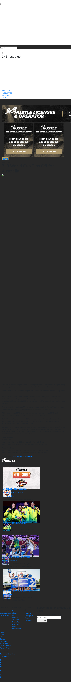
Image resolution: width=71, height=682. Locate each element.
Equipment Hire (5, 18)
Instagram (29, 616)
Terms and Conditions (7, 654)
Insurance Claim (5, 646)
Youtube (29, 620)
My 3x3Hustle (4, 42)
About (14, 613)
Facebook (28, 618)
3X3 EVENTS (4, 37)
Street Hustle (4, 13)
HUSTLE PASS (5, 39)
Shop (14, 615)
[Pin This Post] (35, 664)
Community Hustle (6, 11)
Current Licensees (6, 31)
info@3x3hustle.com (7, 613)
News (31, 456)
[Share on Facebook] (35, 660)
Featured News (23, 456)
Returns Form (17, 629)
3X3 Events (16, 620)
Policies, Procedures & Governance (12, 25)
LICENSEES (4, 29)
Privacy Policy (4, 656)
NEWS (2, 7)
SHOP (2, 27)
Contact (15, 617)
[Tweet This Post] (35, 662)
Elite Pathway (4, 16)
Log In (2, 44)
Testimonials (4, 20)
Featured (15, 456)
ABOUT (2, 9)
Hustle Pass (16, 622)
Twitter (28, 613)
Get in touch (4, 616)
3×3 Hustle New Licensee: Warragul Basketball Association (15, 492)
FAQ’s (2, 22)
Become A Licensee (6, 33)
